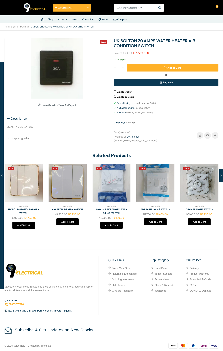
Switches (24, 26)
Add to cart (174, 67)
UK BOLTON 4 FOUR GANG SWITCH (23, 211)
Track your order (121, 268)
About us (62, 19)
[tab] (57, 118)
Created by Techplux (39, 345)
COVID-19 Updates (200, 290)
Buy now (168, 82)
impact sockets (163, 273)
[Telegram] (215, 135)
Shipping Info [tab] (20, 138)
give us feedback (122, 290)
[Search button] (160, 8)
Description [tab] (19, 118)
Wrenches (160, 290)
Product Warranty (199, 273)
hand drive (161, 268)
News (75, 19)
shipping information (123, 279)
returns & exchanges (124, 273)
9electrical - (21, 345)
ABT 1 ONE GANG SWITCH (155, 209)
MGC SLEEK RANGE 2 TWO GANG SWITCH (111, 211)
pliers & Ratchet (164, 285)
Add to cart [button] (37, 181)
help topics (118, 285)
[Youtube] (207, 135)
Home (7, 26)
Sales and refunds (200, 279)
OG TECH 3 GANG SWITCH (67, 209)
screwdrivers (162, 279)
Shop (50, 19)
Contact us (88, 19)
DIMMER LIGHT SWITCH (199, 209)
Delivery (194, 268)
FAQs (192, 285)
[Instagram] (200, 135)
